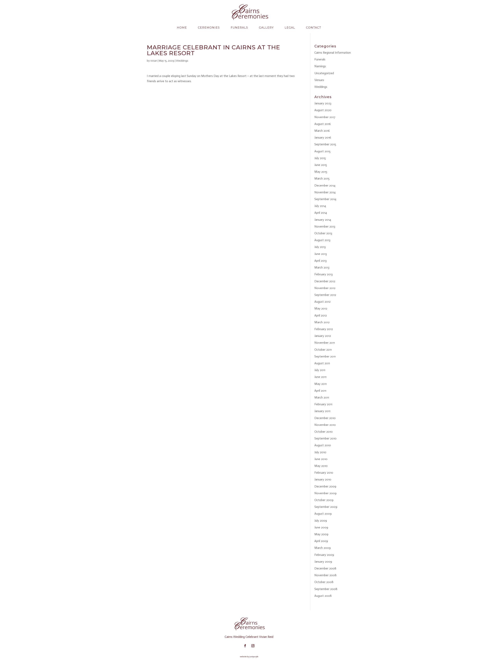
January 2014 (322, 219)
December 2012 (324, 281)
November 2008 (325, 575)
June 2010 (320, 459)
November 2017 (324, 117)
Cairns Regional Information (332, 52)
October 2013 (323, 233)
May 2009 (321, 534)
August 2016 (322, 124)
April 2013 (320, 260)
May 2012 (320, 308)
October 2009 (323, 500)
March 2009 (322, 548)
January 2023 (322, 103)
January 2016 (322, 137)
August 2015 (322, 151)
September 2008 (325, 589)
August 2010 (322, 445)
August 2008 (323, 596)
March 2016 (322, 130)
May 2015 (320, 171)
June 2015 (320, 165)
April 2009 (321, 541)
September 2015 (325, 144)
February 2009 (324, 555)
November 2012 (324, 288)
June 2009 (321, 527)
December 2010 (325, 418)
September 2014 (325, 199)
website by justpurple (249, 656)
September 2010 (325, 438)
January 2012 (322, 336)
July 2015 (320, 158)
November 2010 (325, 425)
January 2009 (323, 561)
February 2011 (323, 404)
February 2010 (323, 472)
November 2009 (325, 493)
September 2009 (325, 507)
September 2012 (325, 295)
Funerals (239, 27)
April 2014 (320, 212)
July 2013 (320, 247)
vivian (153, 60)
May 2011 (320, 384)
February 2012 (323, 329)
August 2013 (322, 240)
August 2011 (322, 363)
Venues (319, 80)
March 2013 (321, 267)
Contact (313, 27)
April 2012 (320, 315)
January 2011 (322, 411)
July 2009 (320, 520)
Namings (320, 66)
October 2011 (323, 349)
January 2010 (322, 479)
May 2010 (321, 466)
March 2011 (321, 397)
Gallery (266, 27)
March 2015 (322, 178)
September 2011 (325, 356)
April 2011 (320, 390)
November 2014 (325, 192)
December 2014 (324, 185)
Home (182, 27)
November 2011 (324, 342)
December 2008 (325, 568)
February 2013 (323, 274)
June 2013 (320, 254)
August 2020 (322, 110)
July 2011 (319, 370)
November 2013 (324, 226)
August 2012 (322, 301)
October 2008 (323, 582)
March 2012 (322, 322)
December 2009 (325, 486)
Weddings (182, 60)
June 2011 (320, 377)
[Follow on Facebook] (245, 646)
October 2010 (323, 431)
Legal (290, 27)
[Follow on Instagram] (253, 646)
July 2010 (320, 452)
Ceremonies (209, 27)
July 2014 (320, 206)
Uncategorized (324, 73)
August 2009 (323, 513)
